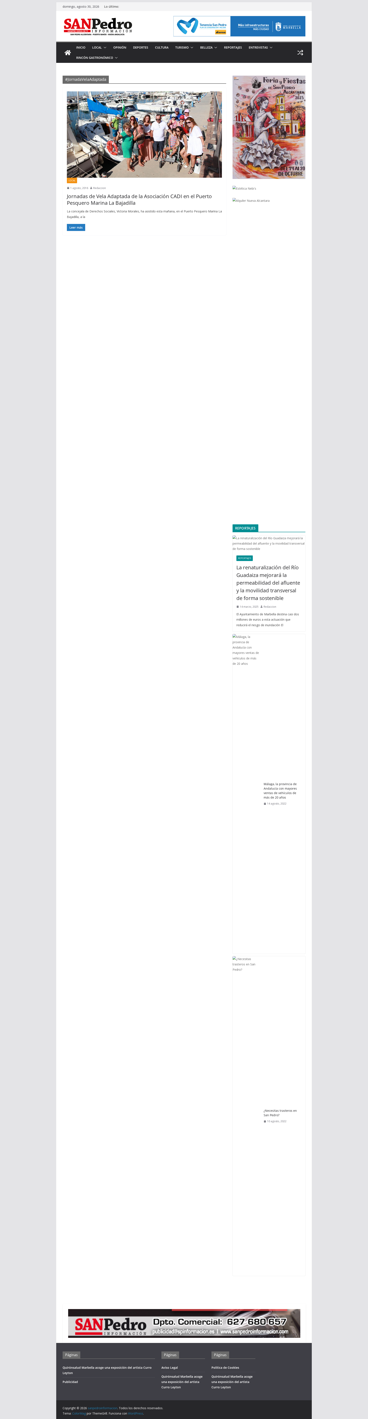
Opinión (119, 47)
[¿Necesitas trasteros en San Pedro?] (246, 1116)
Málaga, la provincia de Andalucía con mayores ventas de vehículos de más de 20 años (280, 790)
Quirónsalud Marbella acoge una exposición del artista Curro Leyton (182, 1381)
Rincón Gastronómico (94, 58)
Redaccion (99, 188)
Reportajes (233, 47)
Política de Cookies (225, 1368)
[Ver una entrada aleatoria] (300, 53)
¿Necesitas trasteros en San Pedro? (280, 1113)
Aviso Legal (169, 1368)
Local (97, 47)
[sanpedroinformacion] (68, 53)
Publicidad (70, 1382)
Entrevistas (258, 47)
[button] (104, 47)
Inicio (80, 47)
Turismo (182, 47)
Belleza (206, 47)
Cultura (161, 47)
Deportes (140, 47)
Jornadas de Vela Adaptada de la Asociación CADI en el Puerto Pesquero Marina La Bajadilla (139, 199)
